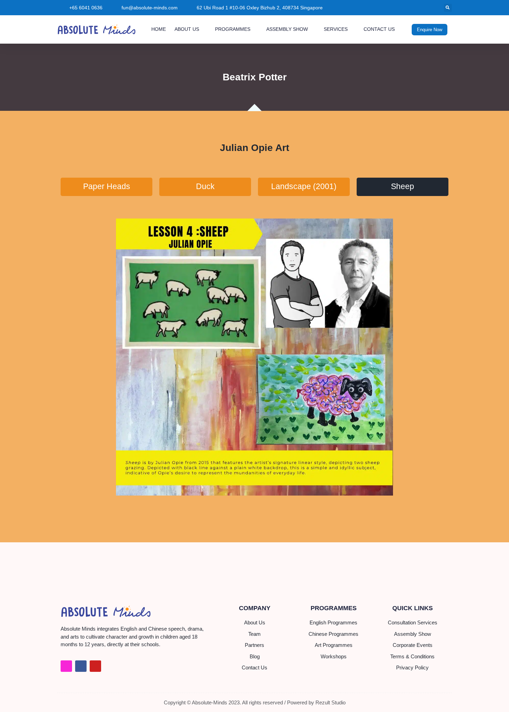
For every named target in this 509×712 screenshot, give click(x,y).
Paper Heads (106, 186)
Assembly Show (287, 29)
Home (158, 29)
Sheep (402, 186)
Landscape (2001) (304, 186)
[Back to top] (495, 698)
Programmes (232, 29)
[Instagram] (66, 666)
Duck (205, 186)
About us (187, 29)
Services (336, 29)
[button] (448, 8)
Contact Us (379, 29)
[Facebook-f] (81, 666)
